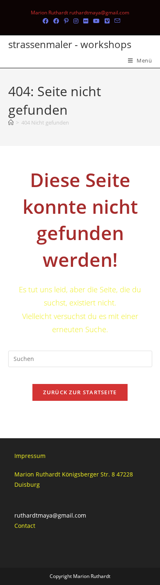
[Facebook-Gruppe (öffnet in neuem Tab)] (56, 21)
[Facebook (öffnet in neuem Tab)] (45, 21)
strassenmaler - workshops (69, 44)
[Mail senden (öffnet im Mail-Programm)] (116, 21)
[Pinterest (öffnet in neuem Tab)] (66, 21)
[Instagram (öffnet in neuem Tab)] (76, 21)
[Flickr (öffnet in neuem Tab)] (86, 21)
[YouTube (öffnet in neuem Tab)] (96, 21)
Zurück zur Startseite (80, 392)
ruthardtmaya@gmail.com (50, 515)
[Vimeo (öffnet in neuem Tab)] (107, 21)
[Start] (11, 122)
